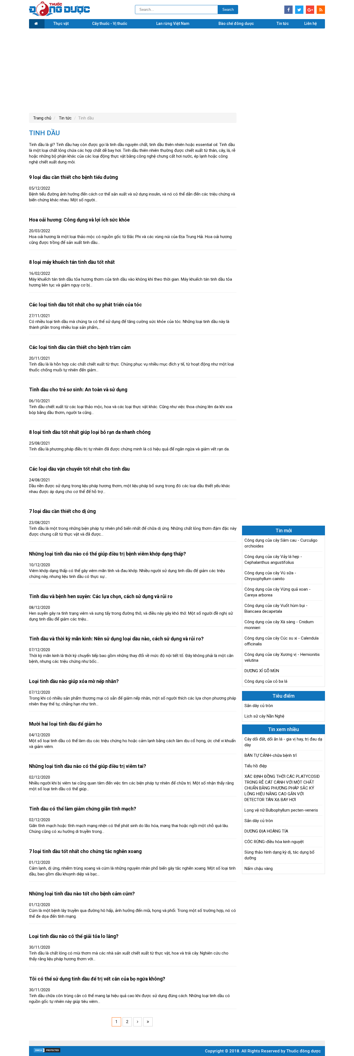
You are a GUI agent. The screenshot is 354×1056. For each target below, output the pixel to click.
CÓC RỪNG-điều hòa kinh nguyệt (274, 841)
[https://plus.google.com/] (310, 10)
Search (228, 9)
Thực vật (61, 23)
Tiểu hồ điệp (255, 765)
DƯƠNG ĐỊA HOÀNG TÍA (266, 831)
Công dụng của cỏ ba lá (265, 681)
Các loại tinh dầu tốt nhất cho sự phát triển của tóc (85, 304)
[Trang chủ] (37, 23)
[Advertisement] (177, 70)
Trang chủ (42, 118)
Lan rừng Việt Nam (172, 23)
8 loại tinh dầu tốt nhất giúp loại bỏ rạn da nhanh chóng (89, 432)
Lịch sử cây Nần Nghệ (264, 716)
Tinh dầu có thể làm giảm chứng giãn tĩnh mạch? (82, 809)
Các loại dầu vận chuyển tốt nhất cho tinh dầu (79, 469)
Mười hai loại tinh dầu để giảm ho (65, 724)
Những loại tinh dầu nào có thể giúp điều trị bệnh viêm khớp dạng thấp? (107, 554)
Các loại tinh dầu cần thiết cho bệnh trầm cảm (80, 347)
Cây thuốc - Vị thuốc (109, 23)
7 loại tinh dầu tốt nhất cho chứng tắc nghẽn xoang (85, 851)
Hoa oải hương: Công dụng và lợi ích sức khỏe (79, 220)
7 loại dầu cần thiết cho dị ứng (62, 511)
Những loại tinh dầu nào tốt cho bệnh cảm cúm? (82, 893)
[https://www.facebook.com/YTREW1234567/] (288, 10)
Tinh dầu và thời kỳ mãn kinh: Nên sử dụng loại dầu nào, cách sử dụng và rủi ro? (116, 639)
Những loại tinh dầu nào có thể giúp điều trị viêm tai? (87, 766)
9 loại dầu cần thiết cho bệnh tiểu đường (73, 177)
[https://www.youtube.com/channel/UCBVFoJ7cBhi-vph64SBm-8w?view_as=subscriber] (321, 10)
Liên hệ (310, 23)
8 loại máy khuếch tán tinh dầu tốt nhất (72, 262)
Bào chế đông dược (236, 23)
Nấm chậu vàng (258, 868)
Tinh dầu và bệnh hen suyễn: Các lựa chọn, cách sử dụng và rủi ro (101, 596)
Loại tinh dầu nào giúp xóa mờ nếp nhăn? (74, 681)
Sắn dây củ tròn (258, 705)
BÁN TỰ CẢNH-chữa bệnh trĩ (270, 755)
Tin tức (283, 23)
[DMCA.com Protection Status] (47, 1051)
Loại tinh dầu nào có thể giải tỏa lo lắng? (73, 936)
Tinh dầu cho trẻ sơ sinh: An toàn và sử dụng (78, 389)
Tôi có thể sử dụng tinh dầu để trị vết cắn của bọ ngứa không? (97, 979)
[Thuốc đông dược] (59, 14)
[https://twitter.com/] (299, 10)
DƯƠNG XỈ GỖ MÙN (261, 670)
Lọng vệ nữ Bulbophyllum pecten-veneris (281, 810)
